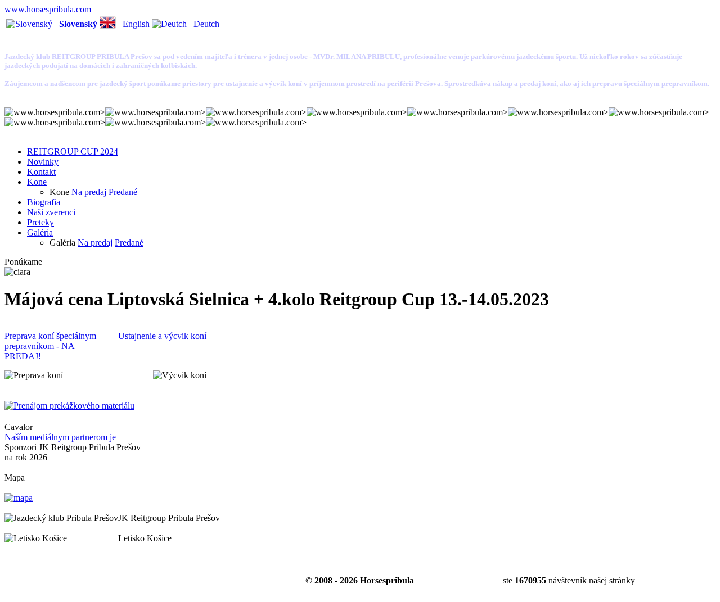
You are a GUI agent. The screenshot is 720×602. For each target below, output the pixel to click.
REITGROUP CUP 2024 (72, 151)
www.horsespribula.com (47, 9)
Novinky (42, 161)
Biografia (43, 202)
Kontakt (41, 171)
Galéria (40, 232)
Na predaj (88, 192)
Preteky (40, 222)
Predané (123, 192)
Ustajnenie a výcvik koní (162, 336)
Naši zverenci (51, 212)
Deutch (206, 24)
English (136, 24)
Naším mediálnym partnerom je (60, 437)
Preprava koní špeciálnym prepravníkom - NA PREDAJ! (50, 346)
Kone (37, 182)
